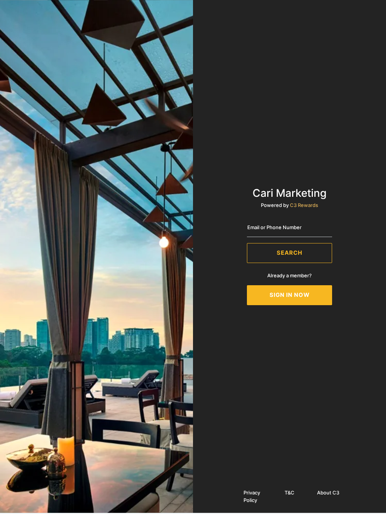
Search (289, 252)
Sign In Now (290, 294)
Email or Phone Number (274, 227)
